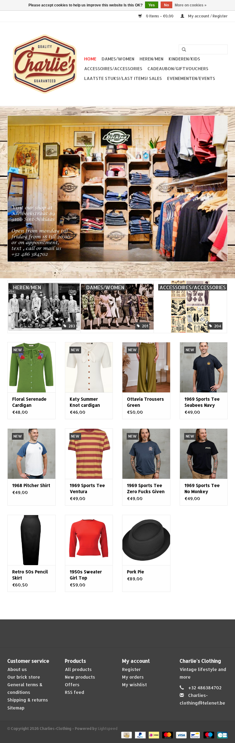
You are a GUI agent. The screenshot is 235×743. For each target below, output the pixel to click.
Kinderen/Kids (184, 58)
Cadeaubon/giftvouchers (177, 68)
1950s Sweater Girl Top (86, 574)
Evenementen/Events (191, 78)
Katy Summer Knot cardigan (85, 402)
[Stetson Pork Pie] (146, 540)
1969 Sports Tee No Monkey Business (202, 489)
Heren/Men (151, 58)
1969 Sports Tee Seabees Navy (202, 402)
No (166, 5)
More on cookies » (191, 5)
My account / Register (207, 16)
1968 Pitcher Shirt (31, 485)
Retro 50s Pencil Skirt (30, 574)
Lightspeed (108, 728)
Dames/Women (118, 58)
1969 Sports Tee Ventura (87, 488)
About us (17, 669)
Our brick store (23, 677)
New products (80, 677)
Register (131, 669)
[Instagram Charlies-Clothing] (123, 633)
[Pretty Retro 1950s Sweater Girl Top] (89, 540)
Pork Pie (135, 571)
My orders (133, 677)
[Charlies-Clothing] (44, 64)
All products (78, 669)
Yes (151, 5)
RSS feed (74, 692)
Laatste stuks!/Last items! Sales (123, 78)
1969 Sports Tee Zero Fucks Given (146, 488)
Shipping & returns (27, 699)
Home (90, 58)
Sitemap (15, 707)
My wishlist (134, 684)
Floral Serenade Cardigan (29, 402)
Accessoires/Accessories (113, 68)
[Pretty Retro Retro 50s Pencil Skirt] (31, 540)
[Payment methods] (125, 735)
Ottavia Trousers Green (145, 402)
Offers (72, 684)
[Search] (184, 50)
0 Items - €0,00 (159, 16)
